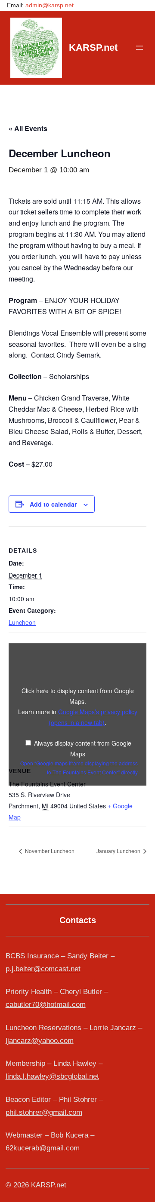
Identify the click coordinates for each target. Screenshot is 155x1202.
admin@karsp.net (49, 5)
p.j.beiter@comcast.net (43, 969)
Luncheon (22, 622)
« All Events (28, 128)
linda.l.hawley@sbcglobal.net (52, 1076)
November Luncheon (49, 850)
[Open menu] (139, 48)
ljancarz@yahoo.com (40, 1041)
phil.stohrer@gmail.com (44, 1112)
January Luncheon (119, 850)
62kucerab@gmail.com (43, 1148)
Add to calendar (53, 504)
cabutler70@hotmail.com (46, 1004)
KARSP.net (93, 47)
